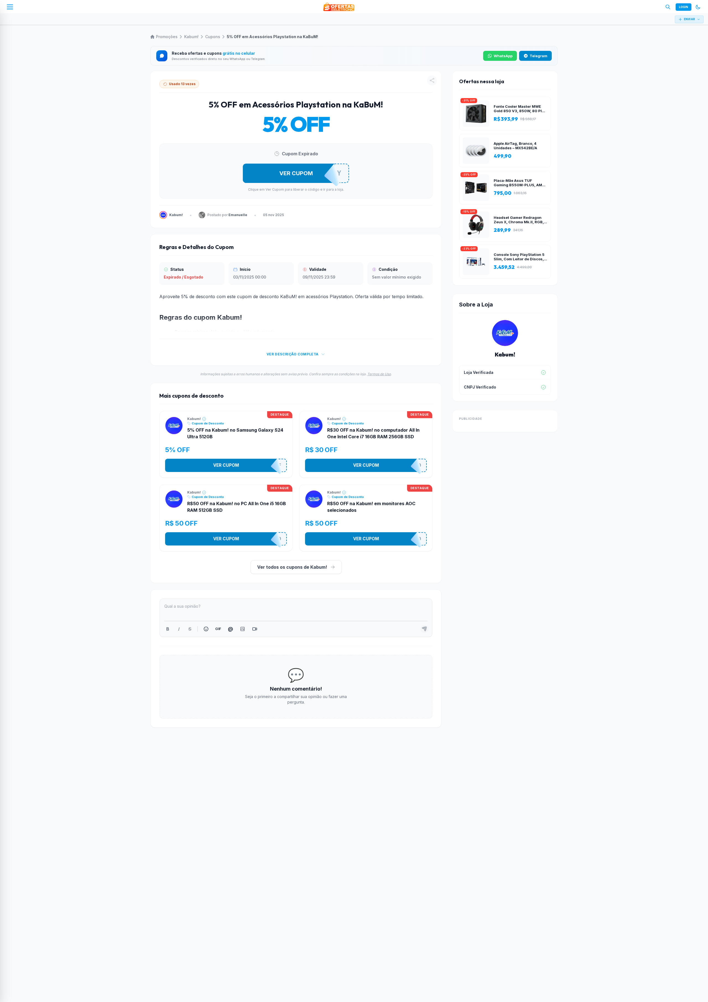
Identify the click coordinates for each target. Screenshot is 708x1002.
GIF (218, 628)
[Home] (338, 7)
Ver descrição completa (293, 354)
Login (683, 7)
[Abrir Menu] (10, 7)
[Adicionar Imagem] (243, 629)
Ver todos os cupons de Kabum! (292, 567)
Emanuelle (237, 215)
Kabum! (191, 36)
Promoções (167, 36)
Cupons (212, 36)
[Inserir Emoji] (206, 629)
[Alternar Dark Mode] (698, 7)
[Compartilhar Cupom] (432, 80)
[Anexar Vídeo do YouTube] (255, 629)
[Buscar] (668, 7)
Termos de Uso (379, 374)
